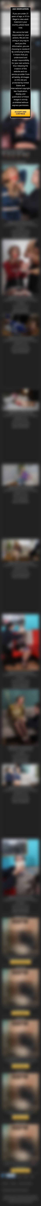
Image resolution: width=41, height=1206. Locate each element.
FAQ (32, 1176)
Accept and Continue (20, 113)
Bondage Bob (9, 55)
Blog (19, 1176)
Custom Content (25, 1183)
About (25, 1176)
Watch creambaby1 (20, 1013)
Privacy (13, 1183)
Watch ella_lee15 (20, 1117)
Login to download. (9, 81)
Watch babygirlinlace (20, 962)
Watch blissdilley (20, 1066)
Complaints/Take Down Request (15, 1190)
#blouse (31, 60)
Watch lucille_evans (20, 1170)
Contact (5, 1183)
